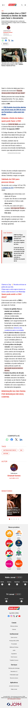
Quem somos (14, 637)
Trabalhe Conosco (14, 660)
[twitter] (14, 616)
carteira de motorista (9, 450)
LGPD (14, 650)
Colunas (14, 629)
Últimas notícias (14, 626)
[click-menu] (25, 5)
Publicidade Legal (14, 674)
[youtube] (19, 616)
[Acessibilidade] (3, 5)
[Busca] (22, 5)
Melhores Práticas (14, 647)
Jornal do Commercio (14, 686)
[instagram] (11, 616)
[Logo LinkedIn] (12, 40)
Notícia (5, 43)
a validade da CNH (7, 188)
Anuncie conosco (14, 678)
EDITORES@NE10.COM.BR (14, 699)
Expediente (14, 653)
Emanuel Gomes (7, 32)
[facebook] (8, 616)
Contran (5, 453)
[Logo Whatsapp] (3, 40)
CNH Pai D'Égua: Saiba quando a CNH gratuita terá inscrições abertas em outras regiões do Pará (19, 239)
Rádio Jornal (14, 689)
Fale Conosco (14, 657)
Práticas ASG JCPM (14, 640)
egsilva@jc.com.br (14, 478)
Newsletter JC (14, 671)
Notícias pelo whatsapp (14, 668)
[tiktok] (16, 616)
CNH (21, 450)
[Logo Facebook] (6, 40)
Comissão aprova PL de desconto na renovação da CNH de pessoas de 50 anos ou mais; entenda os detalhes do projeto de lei (19, 254)
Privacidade (14, 644)
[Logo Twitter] (9, 40)
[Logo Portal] (12, 5)
